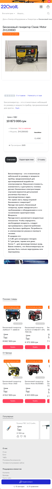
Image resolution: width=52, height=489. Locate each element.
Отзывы (41, 159)
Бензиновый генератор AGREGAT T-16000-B (12, 328)
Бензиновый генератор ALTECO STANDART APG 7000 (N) (35, 329)
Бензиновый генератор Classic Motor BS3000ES (34, 382)
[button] (19, 486)
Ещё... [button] (17, 108)
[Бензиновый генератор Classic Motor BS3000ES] (35, 369)
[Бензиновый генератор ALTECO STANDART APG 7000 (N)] (35, 315)
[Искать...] (48, 13)
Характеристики (26, 159)
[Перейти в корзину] (47, 7)
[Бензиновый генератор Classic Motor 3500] (13, 369)
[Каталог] (41, 7)
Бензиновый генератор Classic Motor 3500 (12, 382)
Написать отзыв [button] (35, 95)
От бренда (7, 353)
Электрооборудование (17, 19)
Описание (11, 159)
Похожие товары (10, 299)
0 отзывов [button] (20, 95)
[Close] (49, 1)
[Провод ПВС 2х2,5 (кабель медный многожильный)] (9, 427)
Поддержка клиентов (12, 469)
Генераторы (32, 19)
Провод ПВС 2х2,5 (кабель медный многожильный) (26, 423)
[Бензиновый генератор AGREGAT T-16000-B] (13, 315)
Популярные (8, 416)
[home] (4, 19)
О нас (5, 448)
